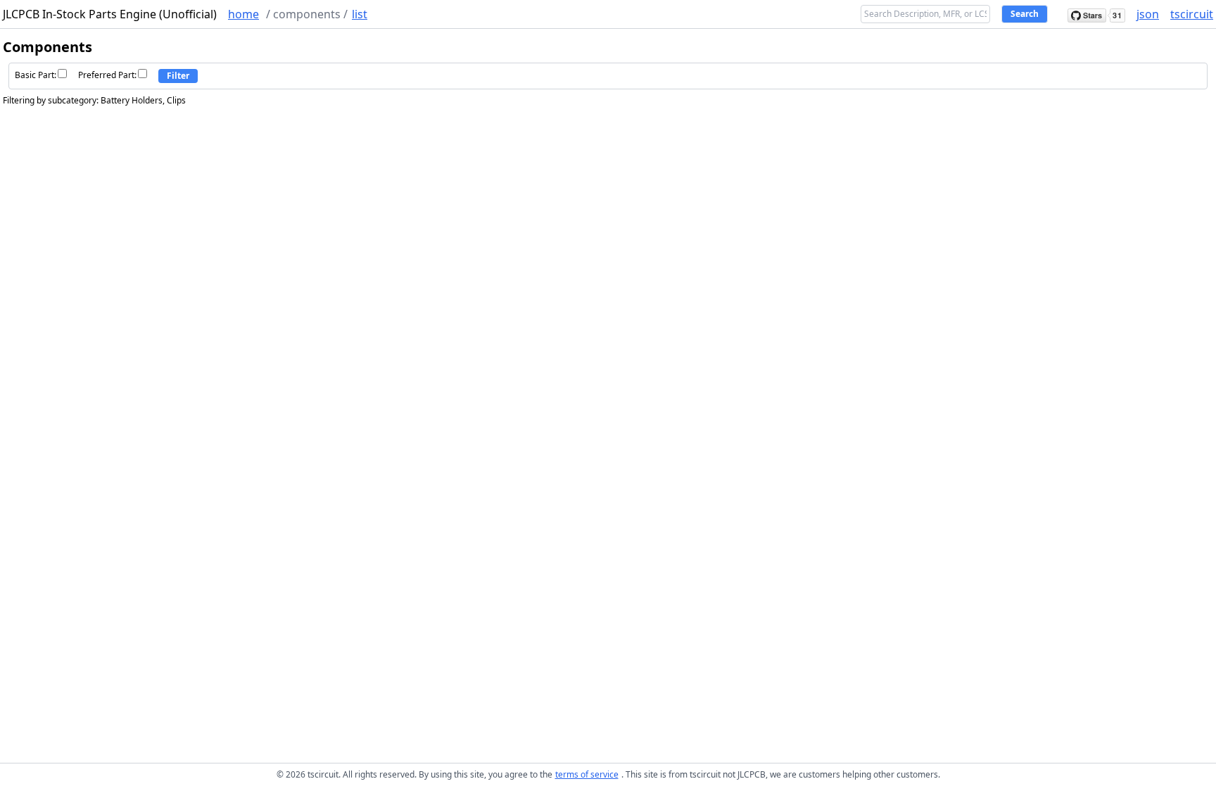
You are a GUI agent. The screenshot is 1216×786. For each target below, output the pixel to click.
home (243, 14)
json (1147, 14)
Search (1025, 14)
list (359, 14)
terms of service (587, 774)
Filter (178, 76)
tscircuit (1191, 14)
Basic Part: (35, 75)
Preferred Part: (107, 75)
